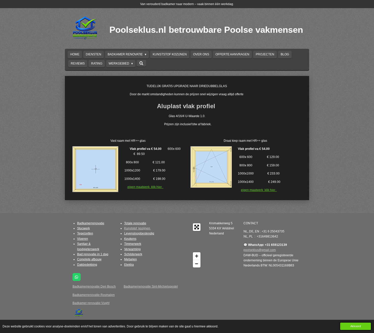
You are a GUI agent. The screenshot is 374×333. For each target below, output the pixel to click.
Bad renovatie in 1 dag (92, 254)
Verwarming (132, 249)
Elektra (129, 264)
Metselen (130, 259)
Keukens (130, 239)
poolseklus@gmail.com (259, 250)
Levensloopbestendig (139, 233)
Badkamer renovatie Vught (91, 303)
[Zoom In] (196, 256)
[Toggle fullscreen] (196, 227)
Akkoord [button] (355, 326)
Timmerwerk (132, 244)
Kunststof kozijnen (137, 228)
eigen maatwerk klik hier (145, 187)
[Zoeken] (141, 63)
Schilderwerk (133, 254)
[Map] (182, 245)
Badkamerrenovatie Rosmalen (94, 295)
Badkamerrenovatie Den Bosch (94, 286)
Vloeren (82, 239)
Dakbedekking (87, 264)
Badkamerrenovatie (90, 223)
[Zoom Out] (196, 263)
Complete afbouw (89, 259)
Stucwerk (83, 228)
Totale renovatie (135, 223)
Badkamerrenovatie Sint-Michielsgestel (151, 286)
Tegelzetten (85, 233)
